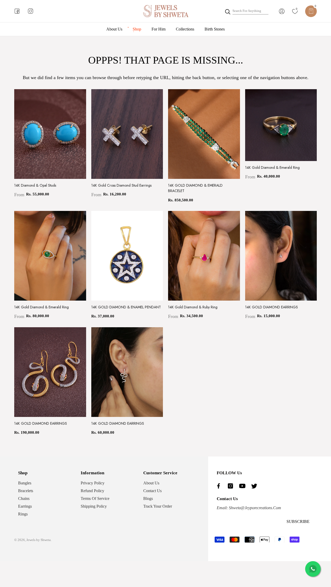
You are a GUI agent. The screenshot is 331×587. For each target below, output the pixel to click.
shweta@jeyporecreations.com (254, 508)
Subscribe (298, 521)
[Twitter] (255, 486)
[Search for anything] (246, 11)
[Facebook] (219, 486)
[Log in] (282, 11)
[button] (311, 11)
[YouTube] (243, 486)
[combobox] (250, 11)
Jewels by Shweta (38, 540)
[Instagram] (231, 486)
